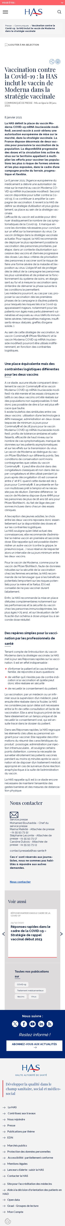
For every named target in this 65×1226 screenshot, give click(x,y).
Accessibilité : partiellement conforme (30, 1157)
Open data (13, 1199)
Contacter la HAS (17, 1175)
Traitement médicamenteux (30, 990)
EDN (10, 1137)
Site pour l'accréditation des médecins (29, 1183)
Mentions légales (17, 1163)
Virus (33, 996)
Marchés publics (17, 1145)
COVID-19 (21, 984)
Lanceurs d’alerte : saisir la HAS (25, 1169)
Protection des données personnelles (29, 1151)
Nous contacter (20, 881)
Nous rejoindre (16, 1119)
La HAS (12, 1107)
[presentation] (3, 933)
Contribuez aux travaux (21, 1113)
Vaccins (20, 996)
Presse (11, 1125)
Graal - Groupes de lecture (22, 1205)
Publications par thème (21, 1131)
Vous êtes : (8, 3)
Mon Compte (15, 1211)
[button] (59, 12)
